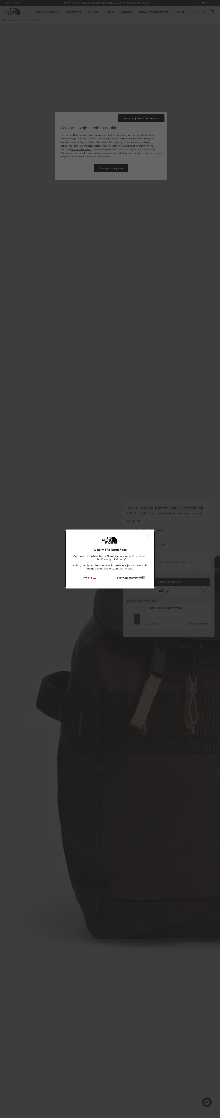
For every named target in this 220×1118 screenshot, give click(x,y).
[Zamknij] (148, 536)
